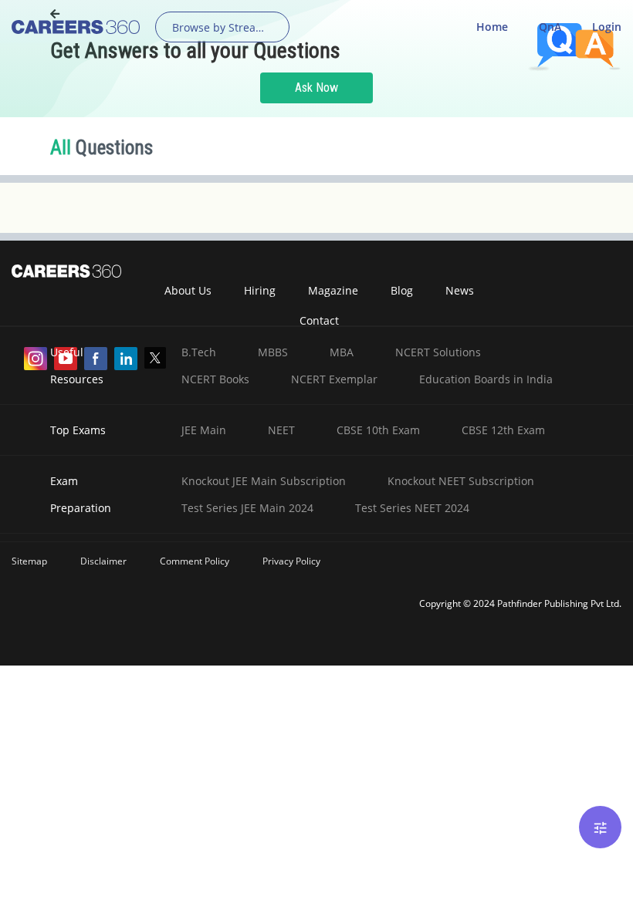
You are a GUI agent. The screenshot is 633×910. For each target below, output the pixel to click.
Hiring (260, 290)
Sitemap (29, 561)
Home (492, 26)
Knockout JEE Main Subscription (263, 481)
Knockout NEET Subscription (461, 481)
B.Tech (198, 352)
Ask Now (316, 87)
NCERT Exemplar (334, 379)
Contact (319, 320)
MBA (342, 352)
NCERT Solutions (438, 352)
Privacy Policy (291, 561)
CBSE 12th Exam (503, 430)
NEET (281, 430)
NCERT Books (215, 379)
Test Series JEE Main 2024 (247, 508)
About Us (188, 290)
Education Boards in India (486, 379)
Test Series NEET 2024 (412, 508)
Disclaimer (103, 561)
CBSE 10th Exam (378, 430)
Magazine (333, 290)
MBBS (273, 352)
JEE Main (203, 430)
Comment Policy (194, 561)
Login (606, 26)
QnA (550, 26)
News (459, 290)
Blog (402, 290)
